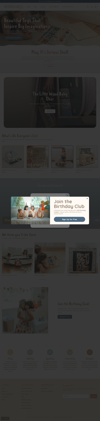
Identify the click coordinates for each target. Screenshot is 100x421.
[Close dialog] (87, 198)
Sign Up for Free (69, 219)
